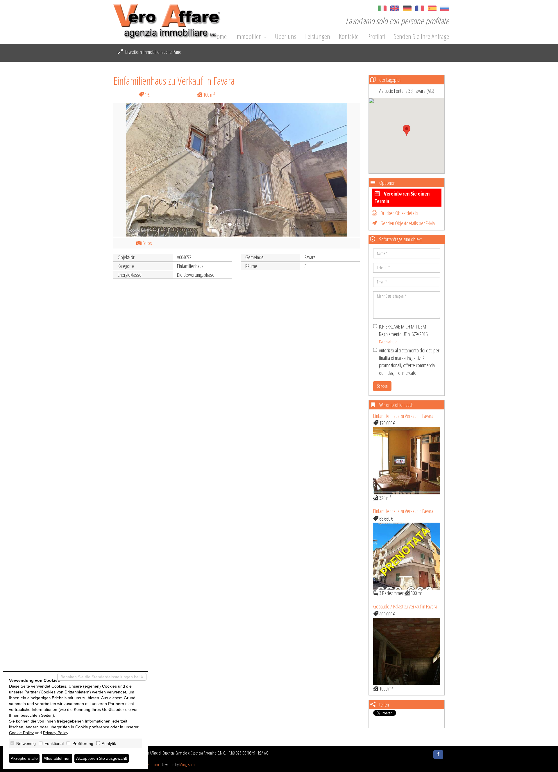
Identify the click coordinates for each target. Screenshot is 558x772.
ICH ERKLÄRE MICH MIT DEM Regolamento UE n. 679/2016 (403, 334)
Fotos (147, 242)
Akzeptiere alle (24, 758)
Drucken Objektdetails (399, 213)
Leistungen (317, 36)
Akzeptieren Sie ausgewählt (101, 758)
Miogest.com (188, 764)
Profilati (376, 36)
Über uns (285, 36)
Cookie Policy (21, 732)
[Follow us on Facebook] (438, 754)
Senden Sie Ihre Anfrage (421, 36)
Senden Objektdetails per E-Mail (408, 223)
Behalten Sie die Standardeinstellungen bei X (101, 677)
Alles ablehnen (57, 758)
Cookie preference (92, 727)
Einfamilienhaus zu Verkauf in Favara (403, 415)
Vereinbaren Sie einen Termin (402, 197)
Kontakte (349, 36)
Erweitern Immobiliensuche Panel (153, 51)
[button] (131, 170)
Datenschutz (388, 342)
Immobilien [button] (249, 36)
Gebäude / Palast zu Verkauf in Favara (405, 606)
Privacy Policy (55, 732)
